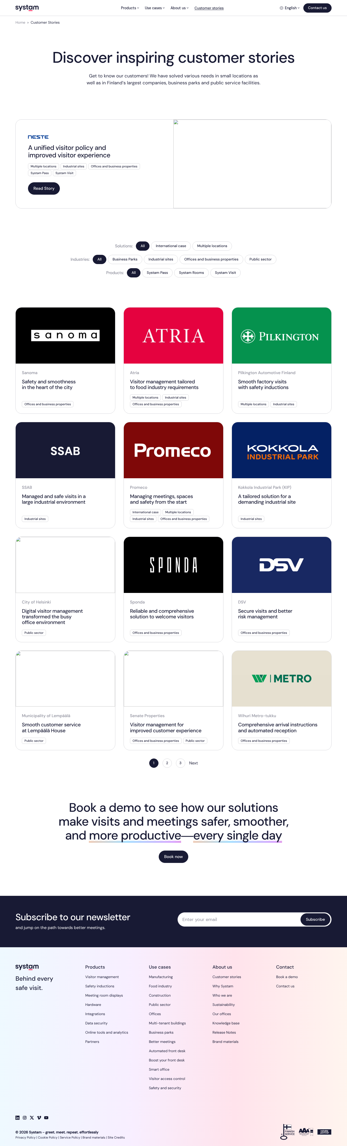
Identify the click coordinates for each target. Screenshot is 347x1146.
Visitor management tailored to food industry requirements (164, 384)
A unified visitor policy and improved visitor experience (69, 151)
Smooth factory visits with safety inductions (263, 384)
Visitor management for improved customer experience (165, 727)
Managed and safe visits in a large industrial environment (54, 499)
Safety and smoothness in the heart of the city (49, 384)
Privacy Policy (25, 1137)
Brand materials (93, 1137)
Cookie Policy (48, 1137)
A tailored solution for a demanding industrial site (267, 499)
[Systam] (40, 8)
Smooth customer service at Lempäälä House (51, 727)
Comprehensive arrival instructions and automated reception (277, 727)
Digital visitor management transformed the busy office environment (52, 617)
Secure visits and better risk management (265, 614)
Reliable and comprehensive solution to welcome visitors (162, 614)
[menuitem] (130, 8)
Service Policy (70, 1137)
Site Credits (116, 1137)
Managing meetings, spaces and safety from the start (161, 499)
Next (193, 763)
